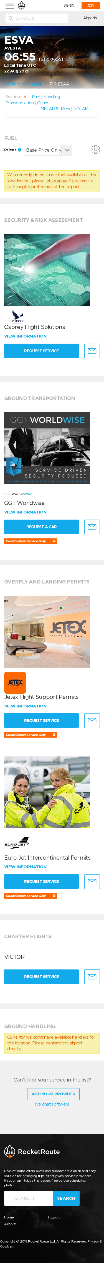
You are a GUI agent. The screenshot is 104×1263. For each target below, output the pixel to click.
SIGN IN (69, 5)
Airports (90, 18)
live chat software (52, 1104)
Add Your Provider (53, 1093)
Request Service (41, 351)
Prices (10, 149)
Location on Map (21, 84)
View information (26, 336)
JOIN (90, 5)
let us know (56, 180)
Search (66, 1198)
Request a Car (41, 527)
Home (9, 1217)
